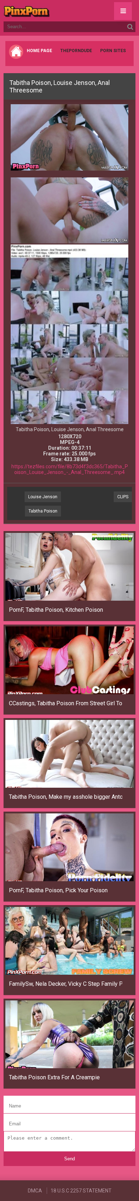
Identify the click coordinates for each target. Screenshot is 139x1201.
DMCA (35, 1191)
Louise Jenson (42, 496)
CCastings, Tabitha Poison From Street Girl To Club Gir (65, 703)
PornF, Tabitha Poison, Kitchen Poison (56, 609)
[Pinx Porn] (46, 10)
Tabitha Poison (43, 511)
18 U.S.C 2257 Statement (81, 1191)
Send (69, 1158)
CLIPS (122, 496)
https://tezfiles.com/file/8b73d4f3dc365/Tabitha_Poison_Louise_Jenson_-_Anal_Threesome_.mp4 (69, 469)
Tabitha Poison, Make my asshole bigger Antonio (65, 796)
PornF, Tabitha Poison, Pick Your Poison (58, 890)
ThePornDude (76, 50)
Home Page (39, 50)
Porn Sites (113, 50)
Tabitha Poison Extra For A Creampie (54, 1077)
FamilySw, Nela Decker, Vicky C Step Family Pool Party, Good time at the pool (65, 983)
